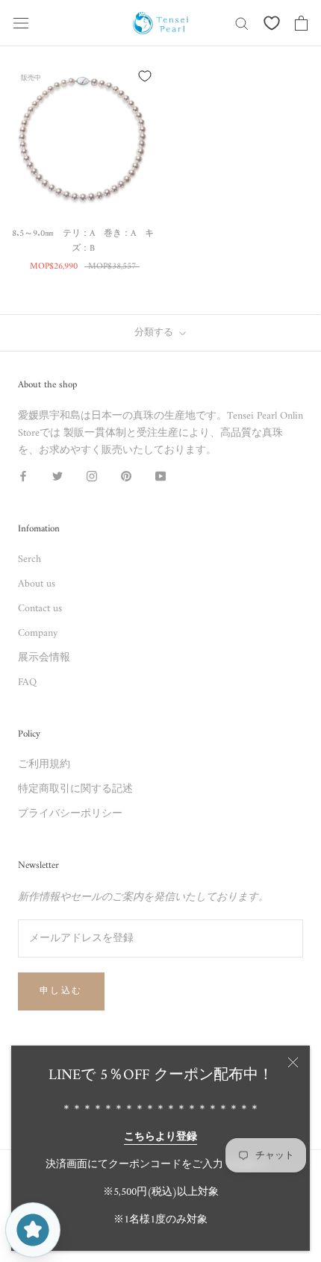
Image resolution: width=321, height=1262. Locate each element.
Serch (29, 559)
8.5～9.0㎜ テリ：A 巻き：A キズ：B (83, 241)
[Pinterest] (126, 476)
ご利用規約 (44, 764)
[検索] (242, 22)
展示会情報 (44, 658)
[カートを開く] (301, 23)
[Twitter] (57, 476)
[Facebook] (23, 476)
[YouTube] (160, 476)
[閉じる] (293, 1062)
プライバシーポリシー (70, 814)
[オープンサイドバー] (20, 23)
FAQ (27, 682)
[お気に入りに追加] (145, 76)
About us (36, 584)
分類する (155, 332)
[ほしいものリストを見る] (272, 23)
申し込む (61, 991)
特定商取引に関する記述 (75, 789)
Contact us (40, 608)
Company (37, 633)
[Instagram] (92, 476)
